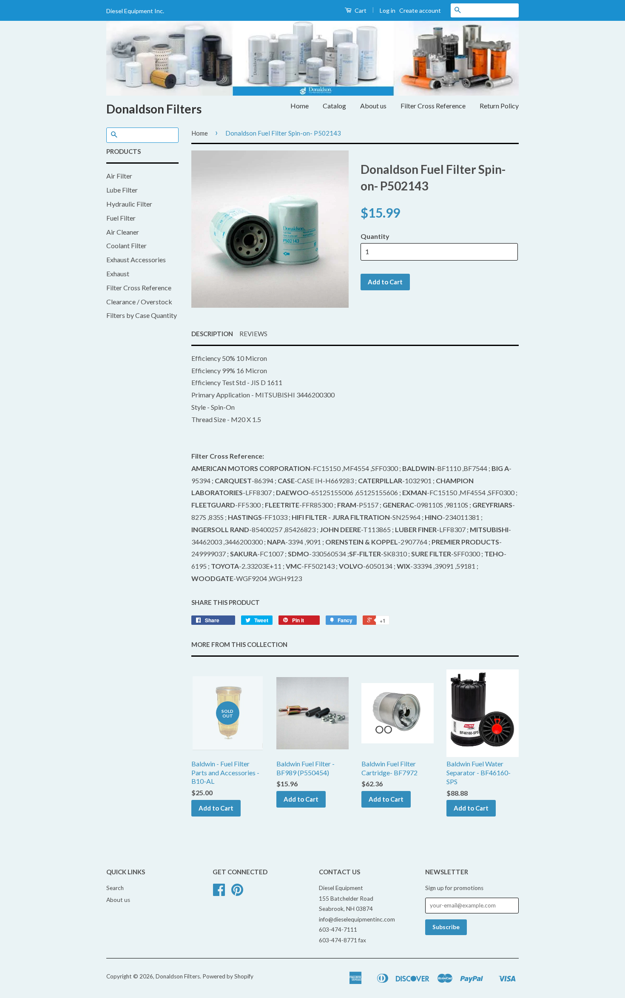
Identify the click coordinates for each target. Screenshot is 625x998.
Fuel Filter (121, 218)
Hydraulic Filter (129, 204)
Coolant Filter (126, 245)
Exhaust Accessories (136, 259)
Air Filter (119, 176)
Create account (420, 10)
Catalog (334, 106)
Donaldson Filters (154, 109)
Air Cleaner (122, 232)
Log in (387, 10)
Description (212, 333)
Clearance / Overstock (139, 302)
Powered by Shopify (227, 976)
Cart (359, 10)
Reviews (253, 333)
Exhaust (117, 273)
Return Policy (499, 106)
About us (373, 106)
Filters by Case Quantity (141, 315)
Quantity (375, 236)
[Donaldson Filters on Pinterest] (237, 892)
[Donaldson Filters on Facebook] (219, 892)
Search (115, 888)
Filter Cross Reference (433, 106)
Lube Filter (122, 190)
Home (299, 106)
